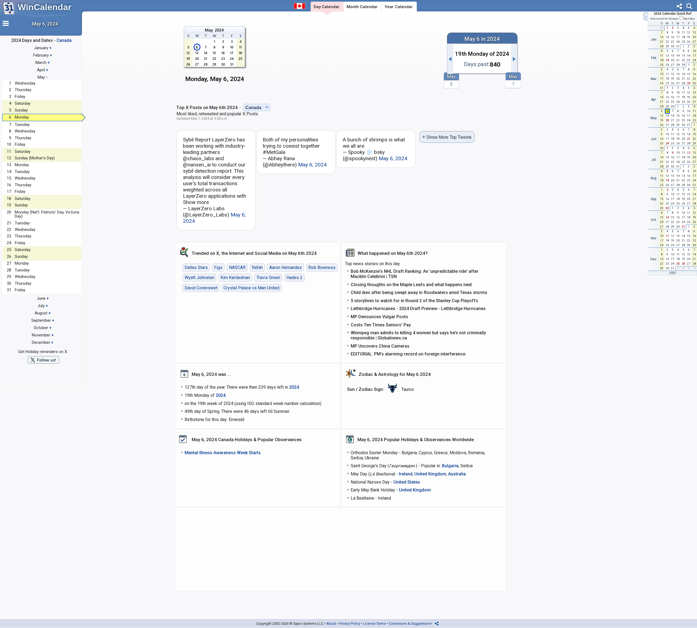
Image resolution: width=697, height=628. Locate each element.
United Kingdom (430, 474)
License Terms (374, 623)
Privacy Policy (349, 623)
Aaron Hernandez (285, 267)
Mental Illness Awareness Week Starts (223, 452)
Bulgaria (450, 465)
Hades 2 (294, 277)
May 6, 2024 (312, 165)
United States (406, 482)
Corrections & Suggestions (410, 623)
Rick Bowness (321, 267)
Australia (457, 474)
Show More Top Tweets (447, 137)
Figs (218, 267)
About (331, 623)
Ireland (405, 474)
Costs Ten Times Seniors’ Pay (381, 324)
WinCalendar (44, 7)
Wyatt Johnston (199, 277)
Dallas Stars (196, 267)
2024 (294, 387)
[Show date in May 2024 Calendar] (214, 57)
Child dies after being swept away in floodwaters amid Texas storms (419, 292)
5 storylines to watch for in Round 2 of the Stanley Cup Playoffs (414, 300)
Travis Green (268, 277)
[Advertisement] (347, 56)
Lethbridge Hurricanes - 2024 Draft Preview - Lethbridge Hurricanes (418, 308)
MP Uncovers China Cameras (380, 346)
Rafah (257, 267)
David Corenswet (201, 287)
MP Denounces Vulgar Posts (379, 316)
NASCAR (237, 267)
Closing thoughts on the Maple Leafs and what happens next (411, 284)
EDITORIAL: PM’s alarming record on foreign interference (408, 354)
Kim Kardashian (235, 277)
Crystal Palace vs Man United (251, 287)
